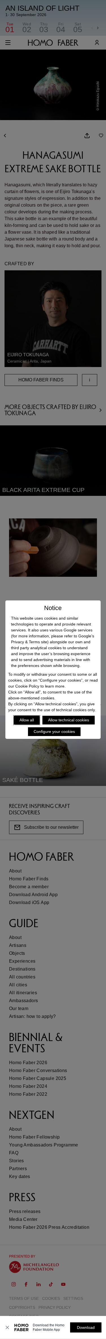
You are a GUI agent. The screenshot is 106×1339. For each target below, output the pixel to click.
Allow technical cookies (68, 720)
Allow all (27, 720)
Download (86, 1327)
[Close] (7, 1327)
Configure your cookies (54, 731)
